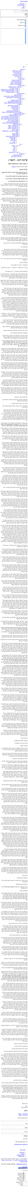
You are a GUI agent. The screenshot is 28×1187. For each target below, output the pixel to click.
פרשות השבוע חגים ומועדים (12, 136)
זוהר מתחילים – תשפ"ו (13, 127)
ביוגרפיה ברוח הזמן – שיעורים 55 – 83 (9, 117)
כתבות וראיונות (17, 76)
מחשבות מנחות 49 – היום (12, 121)
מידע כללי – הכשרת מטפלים (14, 86)
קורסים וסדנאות (20, 93)
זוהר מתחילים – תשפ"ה (13, 125)
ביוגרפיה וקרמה (14, 106)
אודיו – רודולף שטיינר (13, 152)
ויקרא (14, 141)
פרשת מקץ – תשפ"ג (22, 1113)
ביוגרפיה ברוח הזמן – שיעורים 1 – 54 (10, 116)
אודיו (20, 144)
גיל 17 (14, 151)
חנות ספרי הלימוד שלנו (16, 156)
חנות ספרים (21, 153)
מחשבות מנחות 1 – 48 (13, 120)
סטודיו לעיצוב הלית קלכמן (21, 1160)
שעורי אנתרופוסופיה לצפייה (15, 114)
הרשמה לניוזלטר (20, 5)
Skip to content (23, 1)
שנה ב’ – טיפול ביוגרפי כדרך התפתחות (9, 89)
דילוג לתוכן (25, 1166)
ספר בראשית (12, 137)
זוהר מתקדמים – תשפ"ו (13, 128)
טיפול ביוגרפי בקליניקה (16, 81)
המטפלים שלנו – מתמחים (15, 84)
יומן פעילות (21, 3)
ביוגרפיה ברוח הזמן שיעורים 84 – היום (9, 119)
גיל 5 (14, 147)
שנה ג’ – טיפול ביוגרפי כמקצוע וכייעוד (9, 90)
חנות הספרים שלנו (17, 155)
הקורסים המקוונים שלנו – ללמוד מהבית (12, 96)
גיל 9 (14, 148)
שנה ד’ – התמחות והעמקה (12, 92)
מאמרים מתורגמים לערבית (12, 110)
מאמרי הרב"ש (15, 129)
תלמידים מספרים (20, 1155)
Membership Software (22, 1164)
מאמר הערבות (15, 133)
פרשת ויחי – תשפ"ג (23, 1115)
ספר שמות (13, 139)
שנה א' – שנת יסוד (14, 88)
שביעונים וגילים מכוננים (13, 105)
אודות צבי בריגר (17, 73)
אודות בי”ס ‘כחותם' (16, 70)
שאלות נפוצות (21, 1156)
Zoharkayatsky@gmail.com (20, 1144)
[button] (22, 1168)
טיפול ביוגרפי (21, 78)
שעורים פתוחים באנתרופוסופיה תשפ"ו (12, 102)
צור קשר (19, 77)
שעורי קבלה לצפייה (17, 124)
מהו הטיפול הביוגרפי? (16, 80)
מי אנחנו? (22, 69)
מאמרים (19, 104)
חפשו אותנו (22, 1149)
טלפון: (26, 1127)
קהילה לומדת (21, 98)
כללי (22, 1107)
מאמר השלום (15, 135)
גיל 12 (14, 149)
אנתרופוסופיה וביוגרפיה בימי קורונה (10, 123)
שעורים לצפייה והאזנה (19, 113)
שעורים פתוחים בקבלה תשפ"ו (14, 101)
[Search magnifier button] (25, 14)
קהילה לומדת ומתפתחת (16, 100)
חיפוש (23, 7)
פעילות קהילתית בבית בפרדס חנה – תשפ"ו (11, 112)
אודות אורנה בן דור (17, 72)
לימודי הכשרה (21, 85)
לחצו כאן (14, 166)
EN (23, 6)
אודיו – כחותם (15, 145)
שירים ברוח (15, 109)
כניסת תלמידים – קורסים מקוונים (13, 97)
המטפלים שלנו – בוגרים (16, 82)
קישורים (22, 1153)
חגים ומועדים (12, 143)
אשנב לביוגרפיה (14, 108)
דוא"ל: (25, 1131)
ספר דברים (12, 140)
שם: (26, 1123)
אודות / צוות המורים (16, 74)
